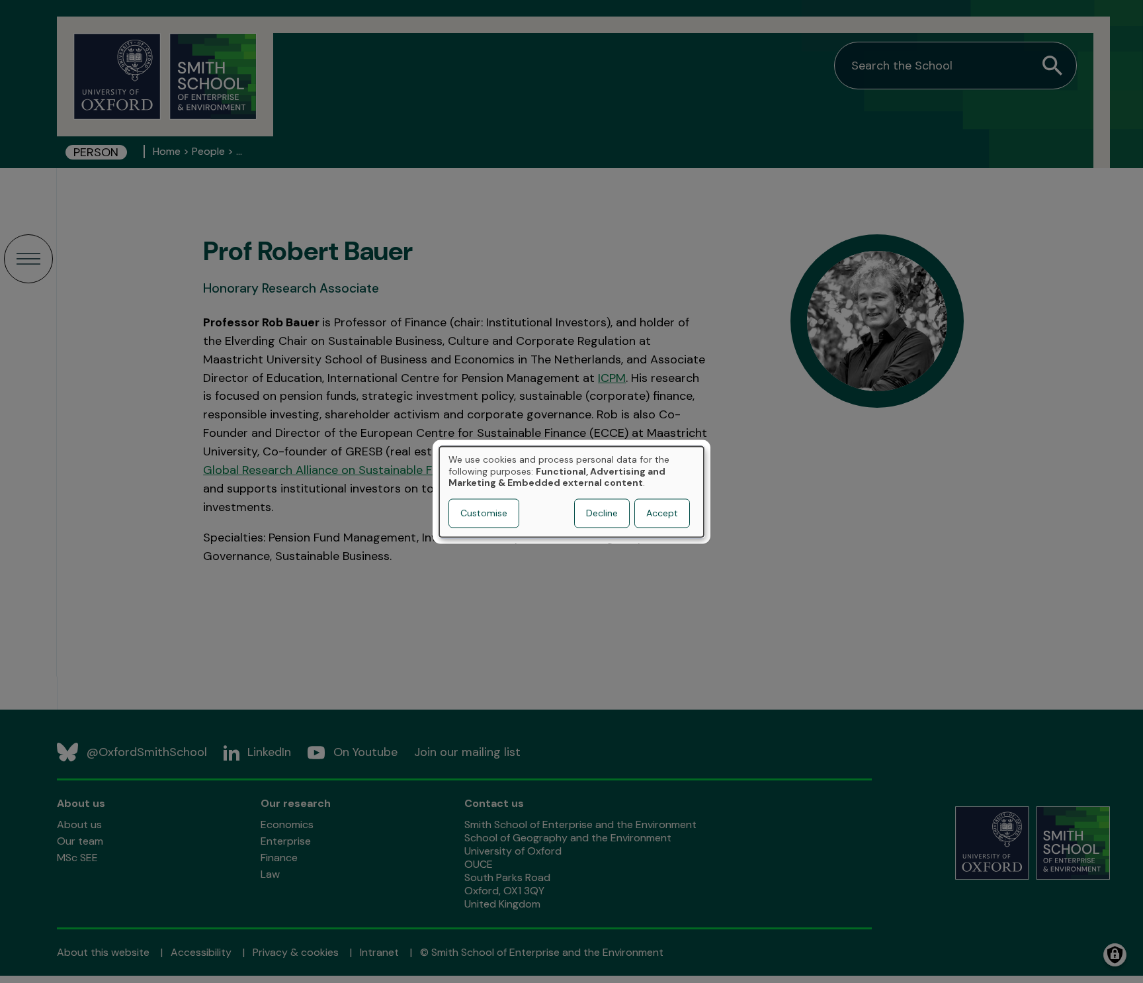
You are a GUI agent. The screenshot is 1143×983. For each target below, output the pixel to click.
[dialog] (571, 491)
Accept (662, 513)
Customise (483, 513)
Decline (602, 513)
